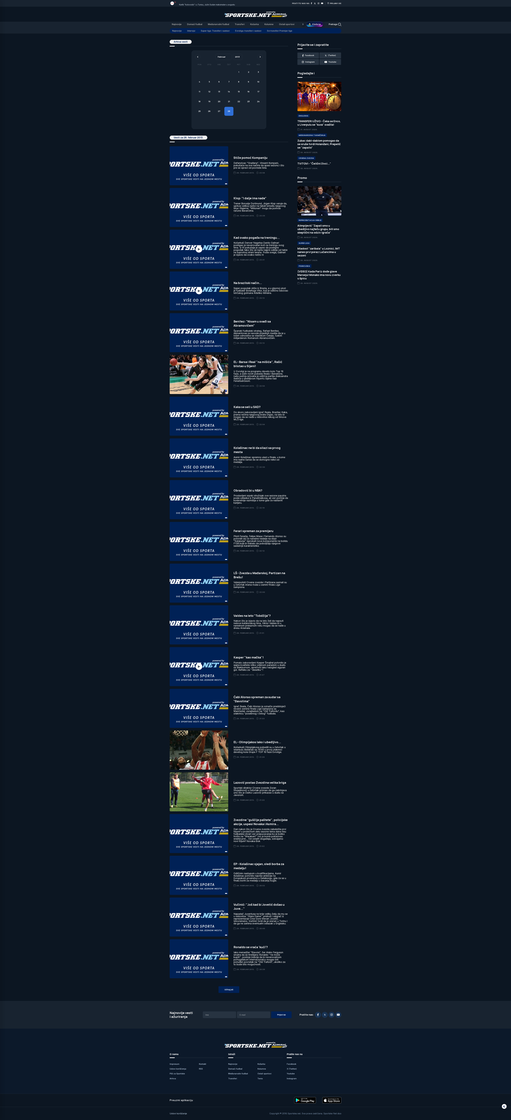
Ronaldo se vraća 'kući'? (251, 947)
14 (229, 91)
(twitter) (332, 55)
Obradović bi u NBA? (248, 490)
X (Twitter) (292, 1069)
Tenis (260, 1078)
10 (258, 81)
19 (209, 101)
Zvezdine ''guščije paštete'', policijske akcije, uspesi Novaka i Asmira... (261, 822)
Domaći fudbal (194, 24)
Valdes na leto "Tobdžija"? (252, 616)
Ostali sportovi (286, 24)
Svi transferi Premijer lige (279, 30)
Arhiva (173, 1078)
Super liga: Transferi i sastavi (215, 30)
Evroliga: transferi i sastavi (248, 30)
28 (229, 111)
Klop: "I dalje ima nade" (250, 198)
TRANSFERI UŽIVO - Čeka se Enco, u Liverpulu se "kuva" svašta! (319, 122)
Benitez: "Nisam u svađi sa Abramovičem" (252, 323)
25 (199, 111)
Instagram (292, 1078)
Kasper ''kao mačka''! (249, 657)
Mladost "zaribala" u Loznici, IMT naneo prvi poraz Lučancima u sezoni (318, 252)
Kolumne (268, 24)
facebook (309, 55)
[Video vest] (199, 249)
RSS (201, 1069)
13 (219, 91)
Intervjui (191, 30)
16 (248, 91)
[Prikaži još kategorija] (303, 24)
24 (258, 101)
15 (239, 91)
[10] (172, 3)
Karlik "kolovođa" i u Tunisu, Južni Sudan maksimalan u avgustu (207, 3)
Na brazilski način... (248, 283)
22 (239, 101)
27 (219, 111)
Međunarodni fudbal (218, 24)
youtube (332, 62)
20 (219, 101)
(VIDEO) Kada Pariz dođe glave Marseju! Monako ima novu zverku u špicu (319, 275)
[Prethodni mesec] (197, 57)
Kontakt (202, 1064)
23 (248, 101)
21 (229, 101)
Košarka (254, 24)
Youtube (291, 1073)
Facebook (291, 1064)
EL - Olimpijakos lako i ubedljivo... (257, 742)
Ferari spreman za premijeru (253, 531)
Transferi (240, 24)
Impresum (174, 1064)
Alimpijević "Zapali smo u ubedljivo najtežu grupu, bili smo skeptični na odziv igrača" (318, 229)
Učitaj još (228, 989)
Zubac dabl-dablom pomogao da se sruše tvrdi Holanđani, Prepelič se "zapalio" (319, 144)
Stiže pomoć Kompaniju (250, 158)
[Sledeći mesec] (260, 57)
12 (209, 91)
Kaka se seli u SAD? (247, 407)
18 (199, 101)
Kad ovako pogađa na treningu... (257, 238)
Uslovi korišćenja (178, 1069)
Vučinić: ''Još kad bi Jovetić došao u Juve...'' (259, 907)
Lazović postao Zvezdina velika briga (260, 783)
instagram (310, 62)
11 (199, 91)
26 (209, 111)
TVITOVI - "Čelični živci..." (314, 163)
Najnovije (177, 24)
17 (258, 91)
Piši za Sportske (177, 1073)
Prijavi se (335, 3)
